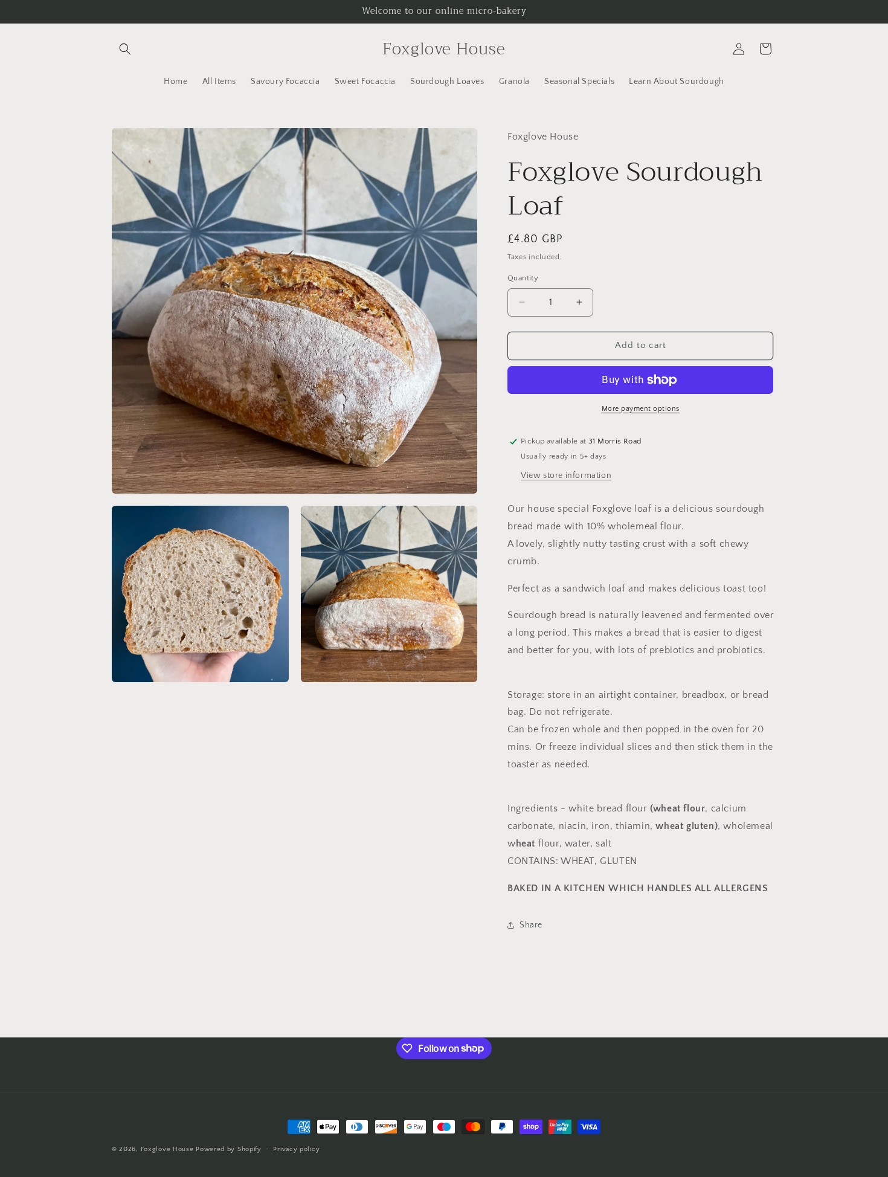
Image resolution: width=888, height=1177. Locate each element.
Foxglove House (167, 1149)
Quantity (522, 278)
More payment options (641, 409)
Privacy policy (296, 1148)
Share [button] (531, 925)
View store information (566, 475)
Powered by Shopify (229, 1149)
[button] (125, 49)
